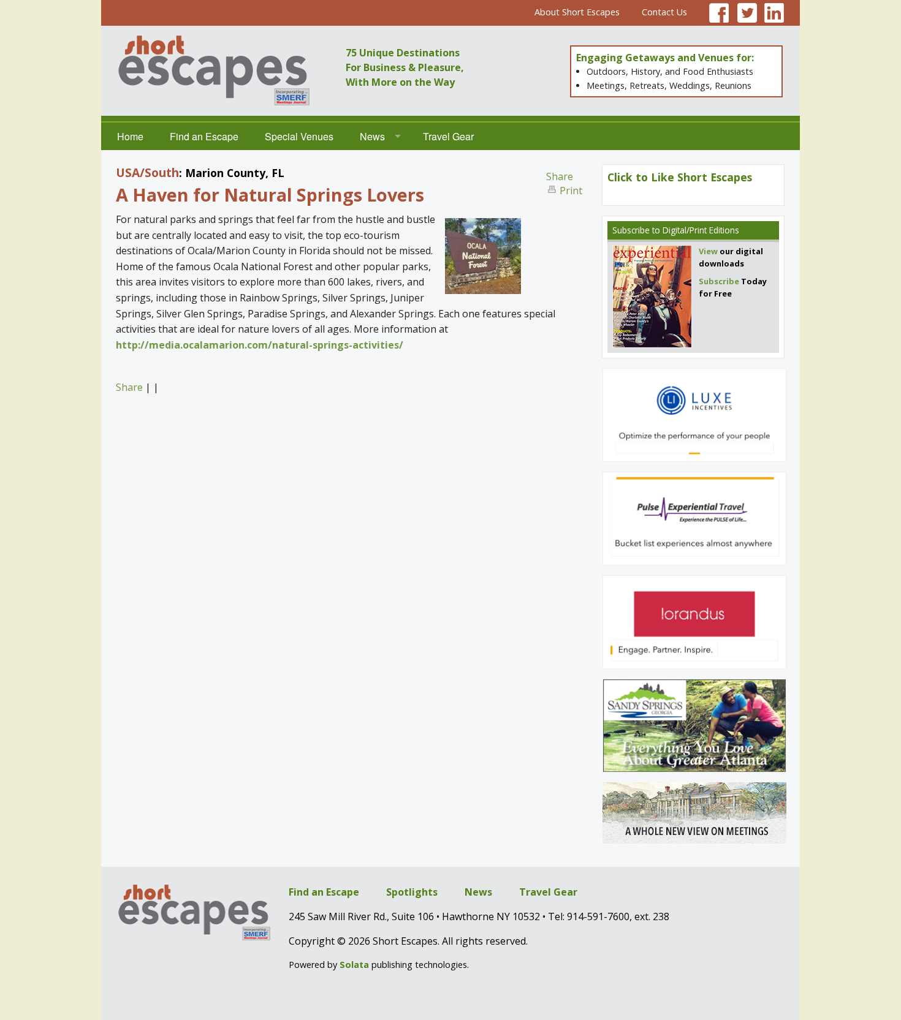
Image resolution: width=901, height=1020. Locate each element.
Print (571, 190)
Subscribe (631, 230)
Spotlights (412, 892)
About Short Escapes (577, 12)
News (372, 136)
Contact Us (664, 12)
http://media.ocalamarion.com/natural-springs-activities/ (259, 345)
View (708, 251)
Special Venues (299, 136)
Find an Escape (204, 136)
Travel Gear (448, 136)
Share (559, 176)
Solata (354, 964)
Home (130, 136)
